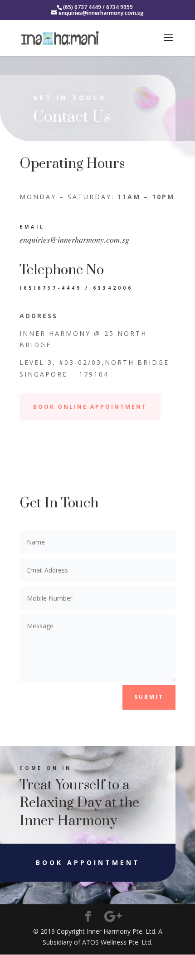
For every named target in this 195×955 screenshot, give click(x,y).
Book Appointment (88, 862)
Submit (149, 697)
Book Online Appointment (90, 407)
